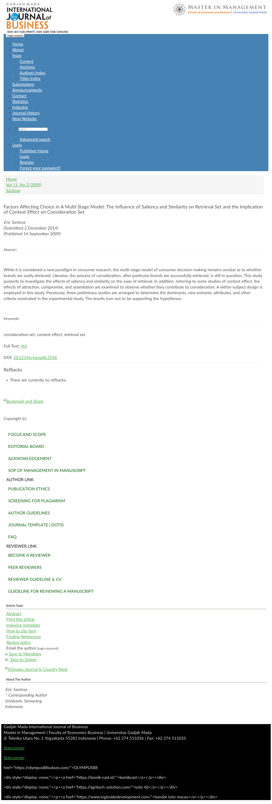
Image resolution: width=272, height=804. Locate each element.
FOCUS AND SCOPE (27, 435)
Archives (27, 67)
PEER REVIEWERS (25, 568)
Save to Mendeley (25, 654)
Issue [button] (16, 56)
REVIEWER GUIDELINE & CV (35, 579)
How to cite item (21, 631)
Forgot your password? (40, 168)
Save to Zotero (23, 660)
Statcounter (14, 748)
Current (26, 61)
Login (17, 145)
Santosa (13, 191)
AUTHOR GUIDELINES (29, 513)
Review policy (18, 643)
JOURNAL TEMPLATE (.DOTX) (36, 525)
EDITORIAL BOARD (26, 447)
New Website (24, 119)
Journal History (26, 113)
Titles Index (30, 79)
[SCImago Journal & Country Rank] (136, 669)
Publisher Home (34, 151)
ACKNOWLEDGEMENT (30, 459)
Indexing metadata (23, 625)
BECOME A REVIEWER (29, 555)
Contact (19, 96)
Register (27, 162)
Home (17, 44)
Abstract (13, 614)
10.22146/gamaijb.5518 (35, 358)
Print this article (20, 619)
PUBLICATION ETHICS (29, 489)
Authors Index (32, 73)
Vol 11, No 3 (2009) (23, 185)
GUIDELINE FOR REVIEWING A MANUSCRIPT (50, 591)
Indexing (20, 107)
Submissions (23, 84)
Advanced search (35, 139)
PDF (24, 346)
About (18, 50)
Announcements (27, 90)
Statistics (20, 102)
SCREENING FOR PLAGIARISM (36, 501)
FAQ (12, 537)
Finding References (23, 637)
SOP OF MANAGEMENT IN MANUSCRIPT (47, 471)
